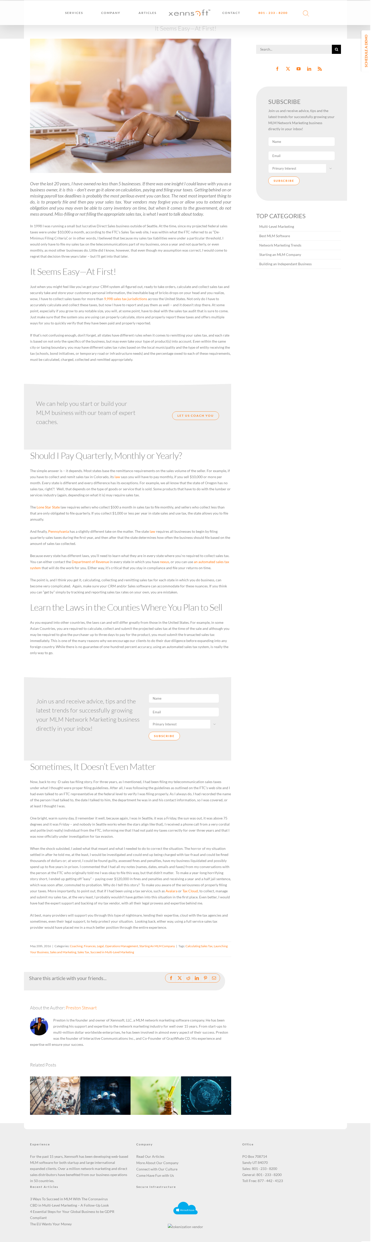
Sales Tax (83, 952)
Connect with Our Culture (156, 1169)
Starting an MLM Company (280, 254)
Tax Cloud (190, 891)
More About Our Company (157, 1163)
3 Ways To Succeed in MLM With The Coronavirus (69, 1199)
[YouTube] (298, 69)
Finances (90, 946)
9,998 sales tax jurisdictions (125, 299)
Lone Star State (48, 507)
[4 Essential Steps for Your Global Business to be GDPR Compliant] (206, 1095)
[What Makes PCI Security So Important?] (105, 1095)
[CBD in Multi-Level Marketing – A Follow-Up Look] (156, 1095)
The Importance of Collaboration (49, 1088)
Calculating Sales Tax (199, 946)
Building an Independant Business (285, 264)
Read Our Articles (150, 1156)
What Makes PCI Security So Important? (99, 1085)
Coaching (76, 946)
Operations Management (121, 946)
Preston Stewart (81, 1007)
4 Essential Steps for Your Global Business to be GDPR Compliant (200, 1082)
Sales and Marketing (63, 952)
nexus (164, 562)
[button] (303, 13)
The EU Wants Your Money (51, 1224)
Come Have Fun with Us (155, 1175)
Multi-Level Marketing (276, 226)
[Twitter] (288, 69)
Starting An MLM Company (157, 946)
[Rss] (319, 69)
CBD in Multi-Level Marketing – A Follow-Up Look (149, 1085)
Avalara (171, 891)
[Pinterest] (205, 978)
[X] (179, 978)
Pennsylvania (58, 531)
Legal (100, 946)
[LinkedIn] (197, 978)
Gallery (61, 1088)
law (117, 477)
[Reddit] (188, 978)
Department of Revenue (90, 562)
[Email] (214, 978)
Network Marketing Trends (280, 245)
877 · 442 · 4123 (270, 1181)
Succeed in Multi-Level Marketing (112, 952)
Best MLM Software (274, 236)
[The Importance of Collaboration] (55, 1095)
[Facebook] (171, 978)
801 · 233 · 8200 (264, 1168)
